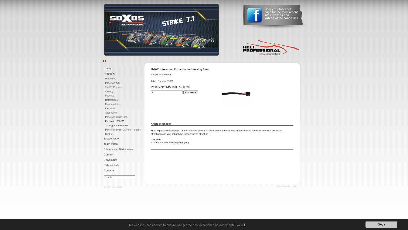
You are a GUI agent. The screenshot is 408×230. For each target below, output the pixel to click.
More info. (242, 225)
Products (109, 73)
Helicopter (110, 78)
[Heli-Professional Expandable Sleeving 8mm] (238, 104)
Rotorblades (111, 100)
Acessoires (111, 112)
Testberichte (111, 138)
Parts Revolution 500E (116, 117)
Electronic (110, 108)
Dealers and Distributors (118, 149)
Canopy (109, 91)
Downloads (110, 159)
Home (107, 68)
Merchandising (112, 104)
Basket (108, 134)
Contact (108, 154)
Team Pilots (111, 143)
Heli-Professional (114, 187)
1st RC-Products (114, 87)
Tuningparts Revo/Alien (117, 125)
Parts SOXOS (112, 83)
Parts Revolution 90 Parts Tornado (123, 129)
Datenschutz (111, 165)
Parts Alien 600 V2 (114, 121)
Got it (381, 224)
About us (109, 170)
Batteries (109, 95)
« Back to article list (161, 74)
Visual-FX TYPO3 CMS (286, 187)
